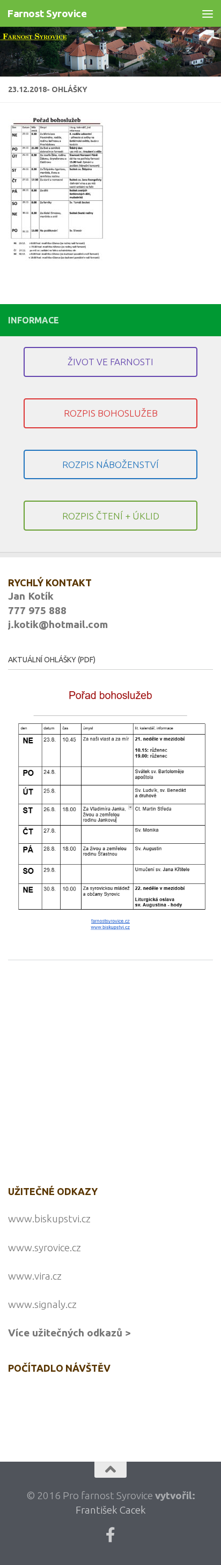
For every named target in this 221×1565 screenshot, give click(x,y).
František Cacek (111, 1510)
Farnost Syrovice (46, 13)
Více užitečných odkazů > (69, 1333)
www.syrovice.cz (44, 1247)
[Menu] (207, 13)
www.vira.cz (35, 1276)
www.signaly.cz (42, 1304)
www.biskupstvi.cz (49, 1218)
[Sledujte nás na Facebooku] (110, 1535)
